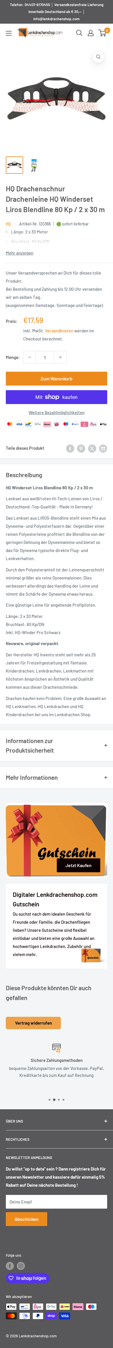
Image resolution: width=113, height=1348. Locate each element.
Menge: (13, 357)
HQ (8, 223)
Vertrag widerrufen (33, 1022)
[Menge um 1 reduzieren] (29, 357)
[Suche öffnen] (79, 33)
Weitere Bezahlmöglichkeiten (57, 412)
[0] (102, 32)
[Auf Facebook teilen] (70, 448)
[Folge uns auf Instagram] (21, 1266)
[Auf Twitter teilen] (92, 448)
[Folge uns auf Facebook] (10, 1266)
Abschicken (26, 1219)
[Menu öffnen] (9, 33)
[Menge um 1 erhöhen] (60, 357)
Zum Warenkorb (56, 378)
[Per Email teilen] (103, 448)
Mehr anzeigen (19, 252)
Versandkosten (59, 330)
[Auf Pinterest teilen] (81, 448)
